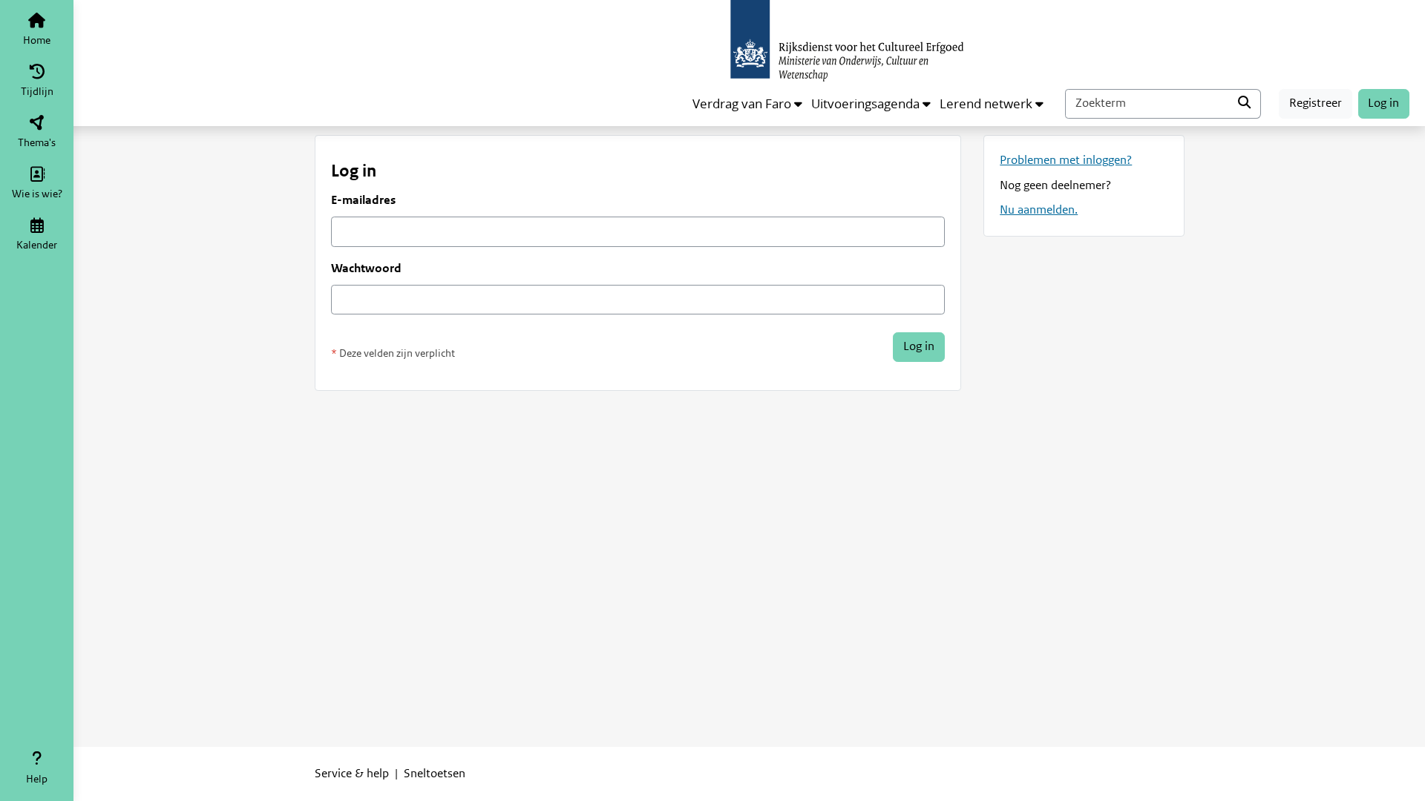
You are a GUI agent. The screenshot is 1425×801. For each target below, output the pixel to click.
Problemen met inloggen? (1066, 160)
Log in (1383, 103)
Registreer (1315, 103)
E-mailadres (363, 200)
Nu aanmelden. (1039, 209)
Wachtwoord (366, 268)
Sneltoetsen (434, 773)
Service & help (352, 773)
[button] (747, 104)
